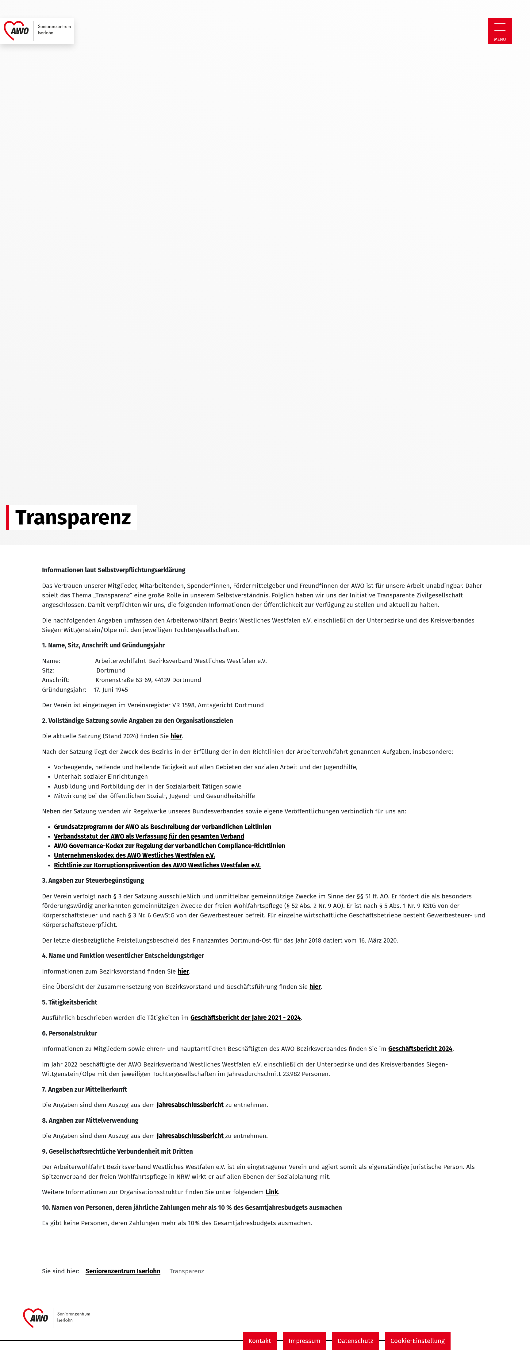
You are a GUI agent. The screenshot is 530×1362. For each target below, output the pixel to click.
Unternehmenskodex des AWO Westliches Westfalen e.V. (134, 855)
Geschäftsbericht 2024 (420, 1049)
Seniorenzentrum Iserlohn (123, 1271)
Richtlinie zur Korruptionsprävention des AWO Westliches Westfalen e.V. (157, 865)
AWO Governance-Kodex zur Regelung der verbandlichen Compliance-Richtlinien (169, 846)
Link (272, 1192)
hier (176, 736)
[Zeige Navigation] (500, 27)
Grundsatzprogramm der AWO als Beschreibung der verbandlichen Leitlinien (162, 827)
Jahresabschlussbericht (190, 1105)
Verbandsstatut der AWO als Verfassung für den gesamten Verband (149, 836)
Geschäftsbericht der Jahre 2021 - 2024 (245, 1018)
